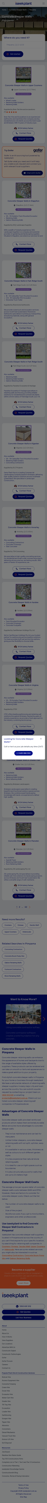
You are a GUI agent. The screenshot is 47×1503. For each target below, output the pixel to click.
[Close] (41, 739)
